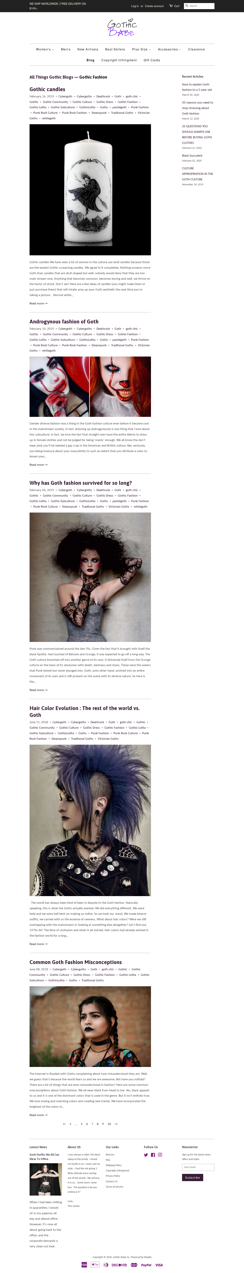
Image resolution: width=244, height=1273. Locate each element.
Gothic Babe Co (121, 1257)
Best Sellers (115, 49)
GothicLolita (87, 107)
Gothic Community (55, 102)
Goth (118, 96)
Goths (104, 107)
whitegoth (49, 118)
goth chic (132, 96)
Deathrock (103, 96)
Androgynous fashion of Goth (64, 321)
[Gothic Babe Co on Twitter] (146, 1155)
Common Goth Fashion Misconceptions (76, 962)
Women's (44, 49)
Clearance (196, 49)
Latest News (38, 1147)
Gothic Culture (82, 102)
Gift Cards (152, 60)
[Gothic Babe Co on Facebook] (153, 1155)
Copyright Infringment (119, 60)
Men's (66, 49)
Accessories (168, 49)
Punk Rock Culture (45, 113)
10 (109, 1124)
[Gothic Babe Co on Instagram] (160, 1155)
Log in (135, 6)
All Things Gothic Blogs (51, 77)
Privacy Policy (113, 1176)
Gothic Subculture (63, 107)
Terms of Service (114, 1186)
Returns (110, 1154)
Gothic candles (47, 89)
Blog (91, 60)
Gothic (34, 102)
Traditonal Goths (122, 113)
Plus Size (140, 49)
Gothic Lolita (38, 107)
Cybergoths (84, 96)
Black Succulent (192, 155)
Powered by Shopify (141, 1257)
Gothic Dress (104, 102)
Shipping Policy (113, 1165)
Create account (154, 6)
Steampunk (99, 113)
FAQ (108, 1160)
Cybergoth (65, 96)
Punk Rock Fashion (74, 113)
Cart (176, 6)
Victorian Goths (118, 506)
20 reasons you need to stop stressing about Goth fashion (197, 108)
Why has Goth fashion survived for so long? (81, 483)
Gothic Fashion (128, 102)
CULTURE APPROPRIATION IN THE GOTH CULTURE (197, 174)
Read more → (38, 303)
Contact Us (111, 1181)
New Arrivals (87, 49)
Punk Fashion (140, 107)
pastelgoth (119, 107)
